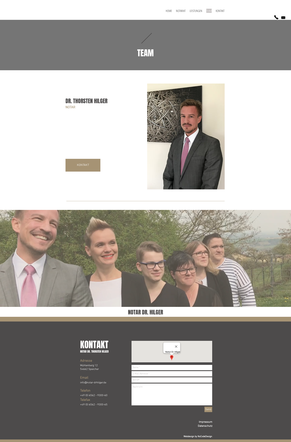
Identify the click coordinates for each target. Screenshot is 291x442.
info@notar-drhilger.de (93, 382)
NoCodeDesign (205, 436)
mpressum (206, 422)
